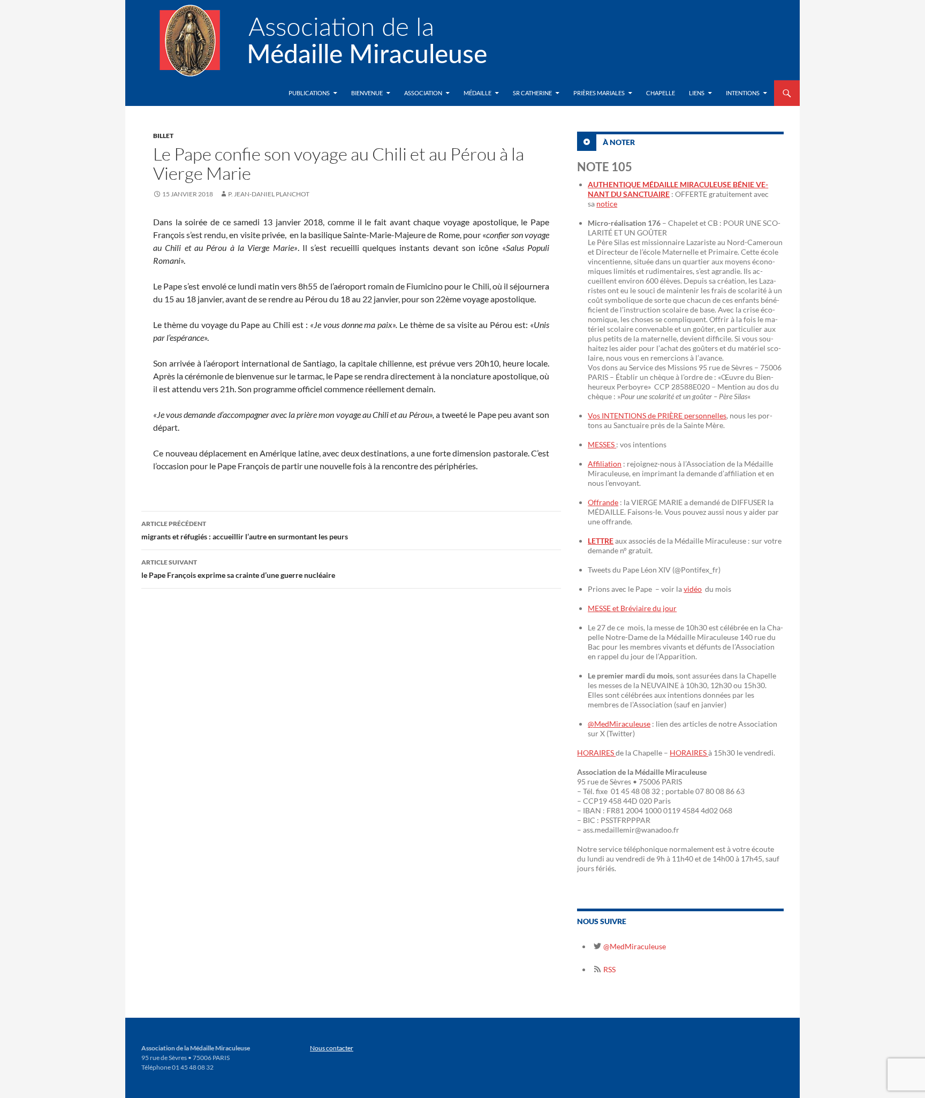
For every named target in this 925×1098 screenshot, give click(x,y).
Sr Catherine (532, 92)
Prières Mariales (599, 92)
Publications (309, 92)
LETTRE (600, 540)
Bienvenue (367, 92)
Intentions (743, 92)
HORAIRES (596, 752)
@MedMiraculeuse (619, 723)
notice (606, 203)
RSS (609, 969)
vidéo (693, 588)
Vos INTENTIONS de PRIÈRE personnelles (657, 415)
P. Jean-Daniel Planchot (268, 194)
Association (423, 92)
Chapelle (660, 92)
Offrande (603, 502)
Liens (696, 92)
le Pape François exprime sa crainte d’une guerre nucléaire (238, 569)
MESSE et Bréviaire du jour (632, 608)
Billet (163, 136)
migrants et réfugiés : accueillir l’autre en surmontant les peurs (244, 530)
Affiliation (604, 463)
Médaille (477, 92)
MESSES (602, 444)
